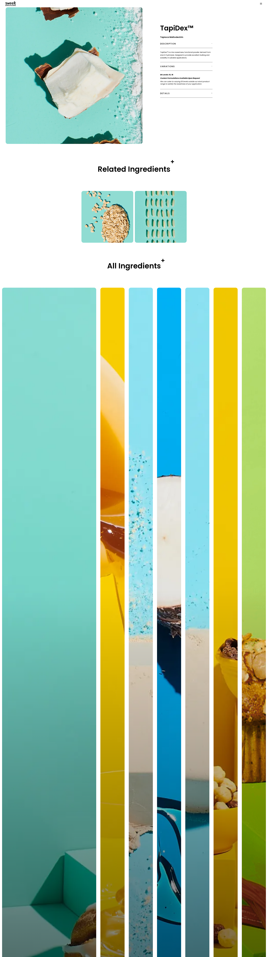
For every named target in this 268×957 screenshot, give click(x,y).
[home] (131, 3)
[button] (260, 3)
